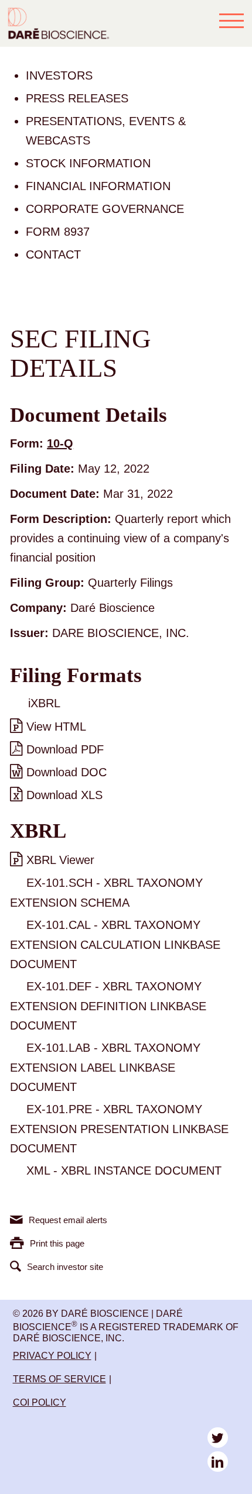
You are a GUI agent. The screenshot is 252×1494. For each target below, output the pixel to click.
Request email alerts (68, 1220)
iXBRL (44, 703)
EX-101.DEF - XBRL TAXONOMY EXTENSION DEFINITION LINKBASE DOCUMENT (108, 1006)
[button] (231, 20)
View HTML (56, 726)
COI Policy (39, 1402)
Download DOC (66, 772)
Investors (59, 75)
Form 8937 (58, 231)
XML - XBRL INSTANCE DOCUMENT (124, 1170)
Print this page (57, 1243)
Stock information (88, 163)
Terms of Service (59, 1379)
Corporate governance (105, 208)
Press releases (77, 98)
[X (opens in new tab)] (217, 1437)
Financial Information (98, 186)
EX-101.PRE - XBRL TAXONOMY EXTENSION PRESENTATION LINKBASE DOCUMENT (119, 1129)
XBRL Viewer (60, 859)
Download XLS (64, 795)
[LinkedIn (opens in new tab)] (217, 1461)
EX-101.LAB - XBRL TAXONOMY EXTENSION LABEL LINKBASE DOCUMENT (105, 1067)
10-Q (60, 443)
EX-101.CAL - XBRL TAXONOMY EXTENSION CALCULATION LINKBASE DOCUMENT (115, 944)
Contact (53, 254)
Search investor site (65, 1267)
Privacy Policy (52, 1356)
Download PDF (65, 749)
